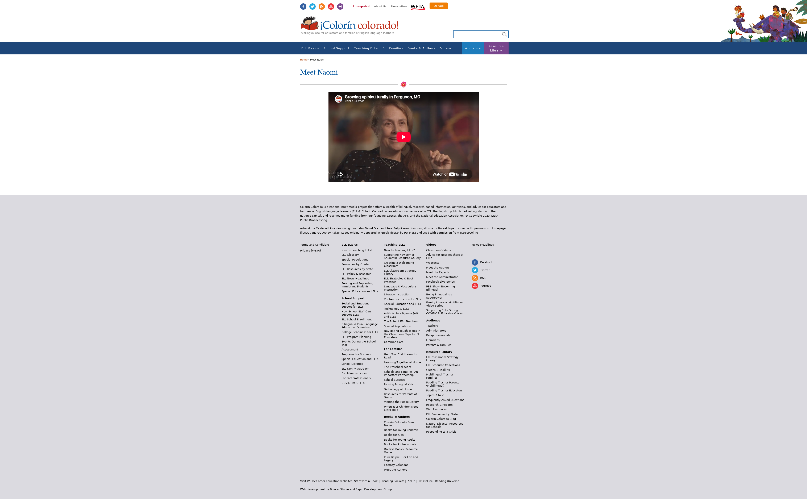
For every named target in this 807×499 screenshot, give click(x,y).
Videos (446, 48)
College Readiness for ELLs (360, 332)
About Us (380, 6)
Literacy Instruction (397, 294)
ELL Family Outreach (355, 368)
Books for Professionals (400, 444)
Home (303, 59)
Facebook (303, 6)
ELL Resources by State (357, 269)
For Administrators (354, 373)
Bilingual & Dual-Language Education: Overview (360, 326)
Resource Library (496, 48)
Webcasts (432, 262)
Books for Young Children (401, 430)
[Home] (352, 27)
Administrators (436, 330)
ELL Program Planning (356, 336)
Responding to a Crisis (441, 431)
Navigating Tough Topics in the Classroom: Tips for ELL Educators (402, 334)
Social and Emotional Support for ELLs (356, 305)
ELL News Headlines (355, 278)
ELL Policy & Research (356, 273)
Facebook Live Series (440, 281)
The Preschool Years (397, 367)
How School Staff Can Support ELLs (356, 313)
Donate (439, 5)
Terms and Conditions (315, 244)
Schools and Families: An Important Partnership (401, 373)
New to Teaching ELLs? (357, 250)
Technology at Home (398, 389)
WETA (418, 7)
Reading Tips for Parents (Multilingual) (442, 384)
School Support (336, 48)
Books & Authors (421, 48)
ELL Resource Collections (443, 365)
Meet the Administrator (442, 277)
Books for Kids (394, 434)
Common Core (394, 342)
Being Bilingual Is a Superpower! (439, 296)
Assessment (350, 349)
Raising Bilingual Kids (399, 384)
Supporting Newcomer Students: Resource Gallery (402, 256)
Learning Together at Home (402, 362)
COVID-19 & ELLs (353, 382)
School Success (394, 379)
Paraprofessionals (438, 335)
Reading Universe (447, 481)
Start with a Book (366, 481)
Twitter (312, 6)
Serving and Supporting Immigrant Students (357, 285)
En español (361, 6)
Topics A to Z (435, 395)
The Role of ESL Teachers (401, 321)
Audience (473, 48)
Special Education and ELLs (360, 291)
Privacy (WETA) (310, 250)
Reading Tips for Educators (444, 390)
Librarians (433, 340)
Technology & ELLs (396, 308)
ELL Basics (310, 48)
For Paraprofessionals (356, 378)
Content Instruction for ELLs (403, 299)
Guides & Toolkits (438, 369)
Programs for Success (356, 354)
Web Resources (436, 409)
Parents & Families (438, 344)
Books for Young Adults (399, 439)
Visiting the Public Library (401, 401)
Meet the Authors (395, 469)
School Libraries (352, 363)
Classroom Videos (438, 250)
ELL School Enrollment (357, 319)
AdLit (411, 481)
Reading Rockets (393, 481)
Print (340, 6)
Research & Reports (439, 404)
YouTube (331, 6)
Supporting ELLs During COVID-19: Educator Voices (444, 312)
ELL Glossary (350, 254)
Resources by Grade (355, 264)
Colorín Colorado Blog (441, 418)
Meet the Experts (437, 272)
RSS (322, 6)
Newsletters (399, 6)
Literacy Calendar (396, 464)
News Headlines (483, 244)
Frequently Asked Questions (445, 400)
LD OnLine (426, 481)
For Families (393, 48)
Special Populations (355, 259)
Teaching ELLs (366, 48)
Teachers (432, 325)
